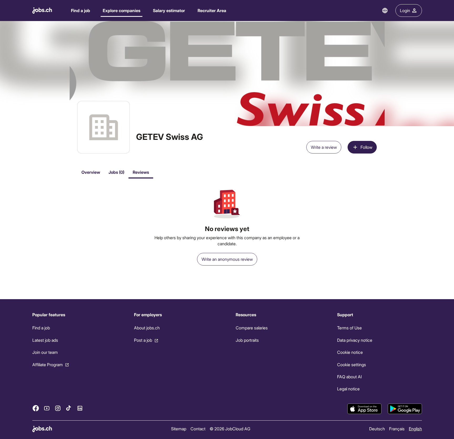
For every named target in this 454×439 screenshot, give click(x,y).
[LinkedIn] (79, 408)
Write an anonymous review (227, 259)
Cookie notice (350, 352)
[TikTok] (68, 408)
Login (405, 10)
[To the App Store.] (364, 409)
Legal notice (348, 388)
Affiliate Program (47, 364)
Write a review (324, 147)
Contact (197, 428)
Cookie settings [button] (351, 364)
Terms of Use (349, 327)
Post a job (143, 340)
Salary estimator (169, 10)
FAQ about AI (349, 376)
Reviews (141, 172)
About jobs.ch (146, 327)
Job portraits (247, 340)
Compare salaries (251, 327)
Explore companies (121, 10)
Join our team (45, 352)
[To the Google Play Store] (405, 409)
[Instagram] (57, 408)
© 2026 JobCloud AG (229, 428)
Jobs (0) (116, 172)
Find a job (80, 10)
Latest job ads (45, 340)
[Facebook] (35, 408)
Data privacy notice (354, 340)
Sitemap (178, 428)
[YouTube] (46, 408)
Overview (90, 172)
